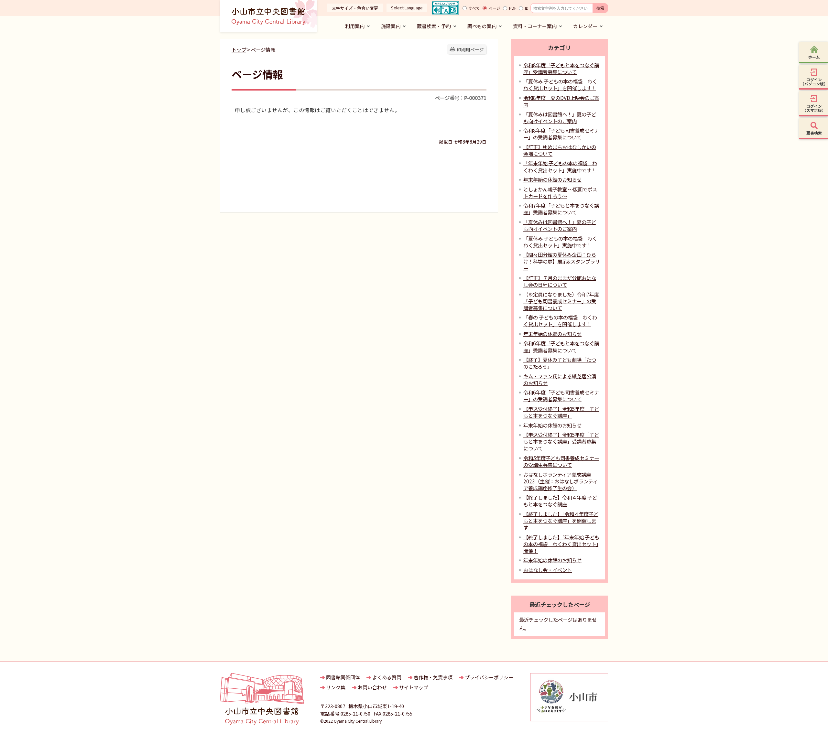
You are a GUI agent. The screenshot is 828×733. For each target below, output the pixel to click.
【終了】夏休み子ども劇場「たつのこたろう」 (559, 363)
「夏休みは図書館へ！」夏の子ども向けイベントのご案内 (559, 117)
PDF (512, 8)
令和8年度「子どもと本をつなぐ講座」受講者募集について (561, 68)
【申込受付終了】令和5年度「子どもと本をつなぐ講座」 (561, 412)
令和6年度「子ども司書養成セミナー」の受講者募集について (561, 396)
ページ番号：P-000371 (460, 97)
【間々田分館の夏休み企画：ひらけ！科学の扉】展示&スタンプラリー (561, 261)
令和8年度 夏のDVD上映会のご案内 (561, 101)
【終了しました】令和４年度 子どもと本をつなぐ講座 (560, 501)
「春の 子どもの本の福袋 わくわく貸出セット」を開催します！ (560, 321)
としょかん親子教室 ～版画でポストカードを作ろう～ (560, 192)
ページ (494, 8)
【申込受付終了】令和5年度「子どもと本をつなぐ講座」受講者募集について (561, 441)
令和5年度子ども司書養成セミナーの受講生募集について (561, 461)
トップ (239, 49)
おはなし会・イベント (547, 569)
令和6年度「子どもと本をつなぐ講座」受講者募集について (561, 346)
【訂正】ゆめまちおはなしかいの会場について (559, 150)
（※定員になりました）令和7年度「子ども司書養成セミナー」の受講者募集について (561, 301)
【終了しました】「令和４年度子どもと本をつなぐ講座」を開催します (560, 520)
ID (526, 8)
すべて (474, 8)
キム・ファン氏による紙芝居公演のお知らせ (559, 379)
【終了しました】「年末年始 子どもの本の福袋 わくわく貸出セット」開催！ (561, 544)
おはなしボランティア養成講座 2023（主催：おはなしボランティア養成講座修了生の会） (560, 481)
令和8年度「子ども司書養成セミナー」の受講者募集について (561, 134)
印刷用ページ (470, 49)
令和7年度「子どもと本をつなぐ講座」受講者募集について (561, 209)
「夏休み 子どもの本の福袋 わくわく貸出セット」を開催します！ (560, 85)
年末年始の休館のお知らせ (552, 179)
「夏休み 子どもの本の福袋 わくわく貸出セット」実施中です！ (560, 242)
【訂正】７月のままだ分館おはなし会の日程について (559, 281)
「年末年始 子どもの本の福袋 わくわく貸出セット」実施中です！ (560, 166)
